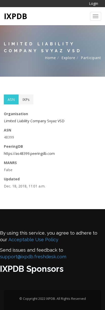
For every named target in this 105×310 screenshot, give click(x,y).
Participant (91, 57)
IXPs (26, 99)
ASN (11, 99)
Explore (68, 57)
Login (93, 3)
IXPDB (15, 16)
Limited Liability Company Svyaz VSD (34, 120)
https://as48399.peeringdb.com (29, 153)
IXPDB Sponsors (31, 269)
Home (50, 57)
